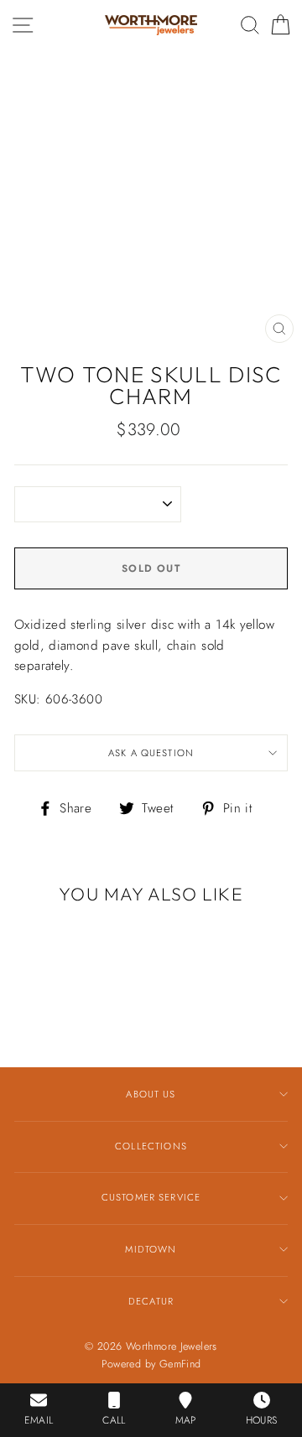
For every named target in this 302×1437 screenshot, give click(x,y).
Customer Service (151, 1197)
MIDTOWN (150, 1249)
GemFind (180, 1364)
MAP (185, 1420)
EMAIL (38, 1420)
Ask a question (151, 753)
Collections (151, 1146)
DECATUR (151, 1301)
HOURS (262, 1420)
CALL (114, 1420)
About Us (150, 1094)
